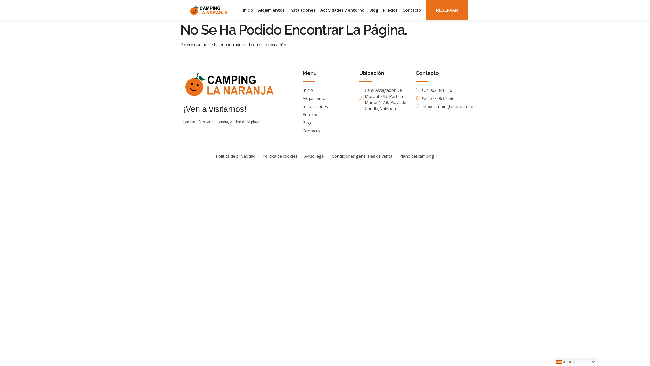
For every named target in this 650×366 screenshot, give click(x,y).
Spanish (570, 361)
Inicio (248, 10)
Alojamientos (271, 10)
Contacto (412, 10)
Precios (390, 10)
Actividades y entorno (342, 10)
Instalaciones (302, 10)
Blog (373, 10)
